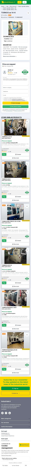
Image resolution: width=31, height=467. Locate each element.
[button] (14, 176)
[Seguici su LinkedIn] (9, 413)
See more (16, 158)
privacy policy (9, 110)
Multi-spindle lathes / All (9, 8)
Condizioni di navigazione (17, 99)
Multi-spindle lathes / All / (10, 9)
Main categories (6, 418)
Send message (16, 103)
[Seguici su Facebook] (6, 413)
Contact (19, 154)
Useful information (6, 426)
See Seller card (11, 74)
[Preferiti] (28, 13)
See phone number (16, 106)
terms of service (18, 110)
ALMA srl (10, 70)
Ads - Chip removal (11, 6)
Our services (5, 422)
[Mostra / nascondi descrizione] (10, 56)
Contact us (15, 393)
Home (2, 6)
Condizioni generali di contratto (18, 100)
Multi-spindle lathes (23, 6)
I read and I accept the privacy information (13, 97)
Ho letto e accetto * (14, 99)
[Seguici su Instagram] (2, 413)
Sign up (16, 388)
